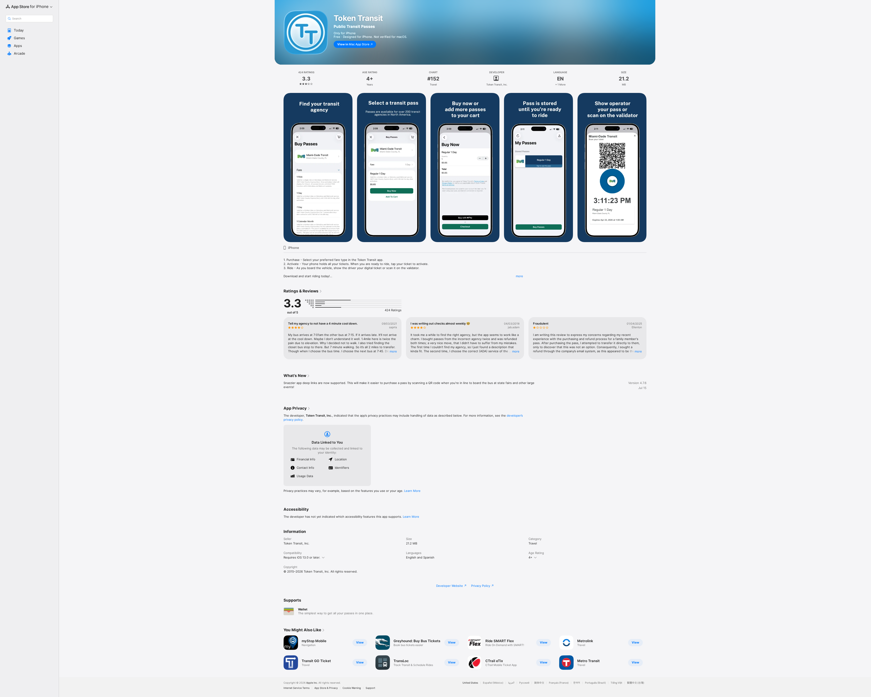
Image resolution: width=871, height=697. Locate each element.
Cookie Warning (352, 688)
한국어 (576, 683)
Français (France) (559, 683)
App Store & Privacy (326, 688)
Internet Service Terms (297, 688)
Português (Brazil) (595, 683)
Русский (524, 683)
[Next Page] (651, 338)
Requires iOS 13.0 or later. (302, 557)
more (519, 276)
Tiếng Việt (616, 683)
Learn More (412, 491)
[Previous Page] (279, 338)
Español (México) (493, 683)
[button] (29, 30)
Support (370, 688)
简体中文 (539, 683)
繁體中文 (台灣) (635, 683)
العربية (511, 683)
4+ (530, 557)
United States (470, 683)
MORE (393, 351)
